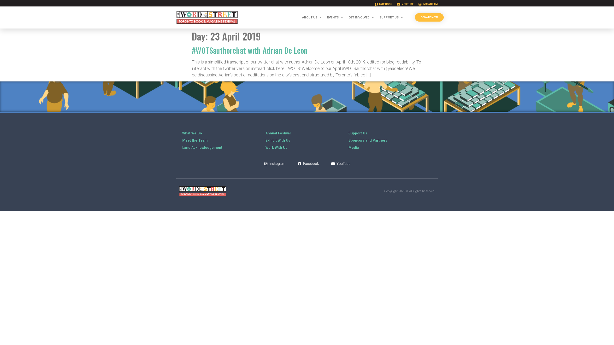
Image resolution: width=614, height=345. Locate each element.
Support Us (389, 17)
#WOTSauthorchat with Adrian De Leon (250, 50)
